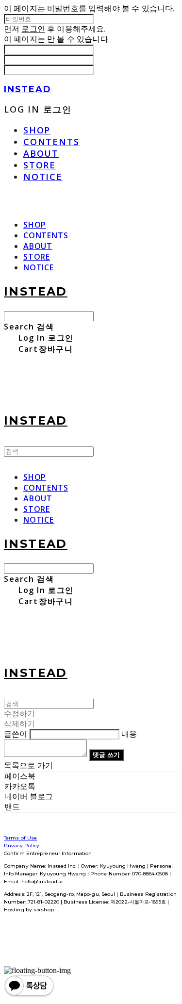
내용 (129, 734)
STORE (39, 165)
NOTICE (43, 176)
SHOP (36, 130)
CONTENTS (51, 142)
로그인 (33, 28)
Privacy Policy (21, 845)
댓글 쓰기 (106, 754)
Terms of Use (20, 838)
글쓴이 (15, 734)
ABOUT (41, 153)
